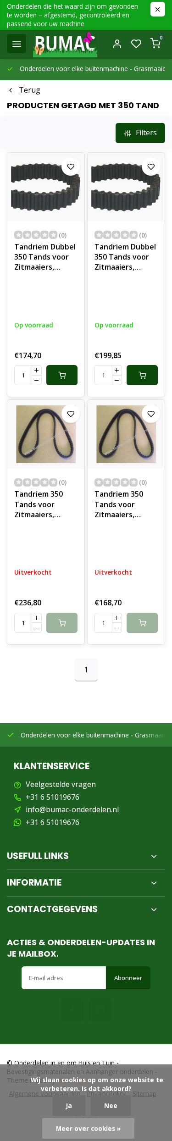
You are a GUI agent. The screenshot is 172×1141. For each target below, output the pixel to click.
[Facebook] (72, 1009)
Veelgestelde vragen (61, 784)
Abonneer (128, 978)
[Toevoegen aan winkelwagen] (62, 375)
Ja (69, 1105)
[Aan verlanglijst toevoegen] (70, 166)
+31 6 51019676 (52, 797)
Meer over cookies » (88, 1128)
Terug (29, 90)
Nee (110, 1105)
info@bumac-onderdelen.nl (72, 809)
